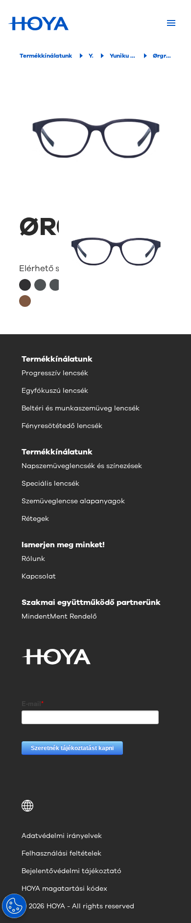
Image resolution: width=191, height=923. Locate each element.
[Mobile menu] (171, 23)
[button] (95, 806)
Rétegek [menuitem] (35, 518)
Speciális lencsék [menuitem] (50, 483)
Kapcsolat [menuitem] (39, 576)
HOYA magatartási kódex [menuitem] (64, 888)
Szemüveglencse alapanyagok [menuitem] (73, 501)
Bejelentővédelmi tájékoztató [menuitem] (71, 871)
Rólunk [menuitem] (33, 558)
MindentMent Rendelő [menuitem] (59, 616)
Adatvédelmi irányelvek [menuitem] (62, 835)
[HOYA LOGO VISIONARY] (38, 23)
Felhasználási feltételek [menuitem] (61, 853)
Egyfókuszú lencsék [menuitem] (55, 390)
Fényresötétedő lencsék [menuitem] (62, 425)
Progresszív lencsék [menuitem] (55, 373)
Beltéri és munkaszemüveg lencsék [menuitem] (81, 408)
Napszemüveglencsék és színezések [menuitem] (82, 466)
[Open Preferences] (14, 906)
